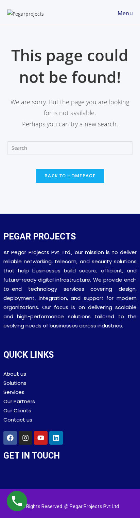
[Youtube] (41, 438)
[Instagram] (25, 438)
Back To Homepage (70, 176)
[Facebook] (10, 438)
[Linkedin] (56, 438)
